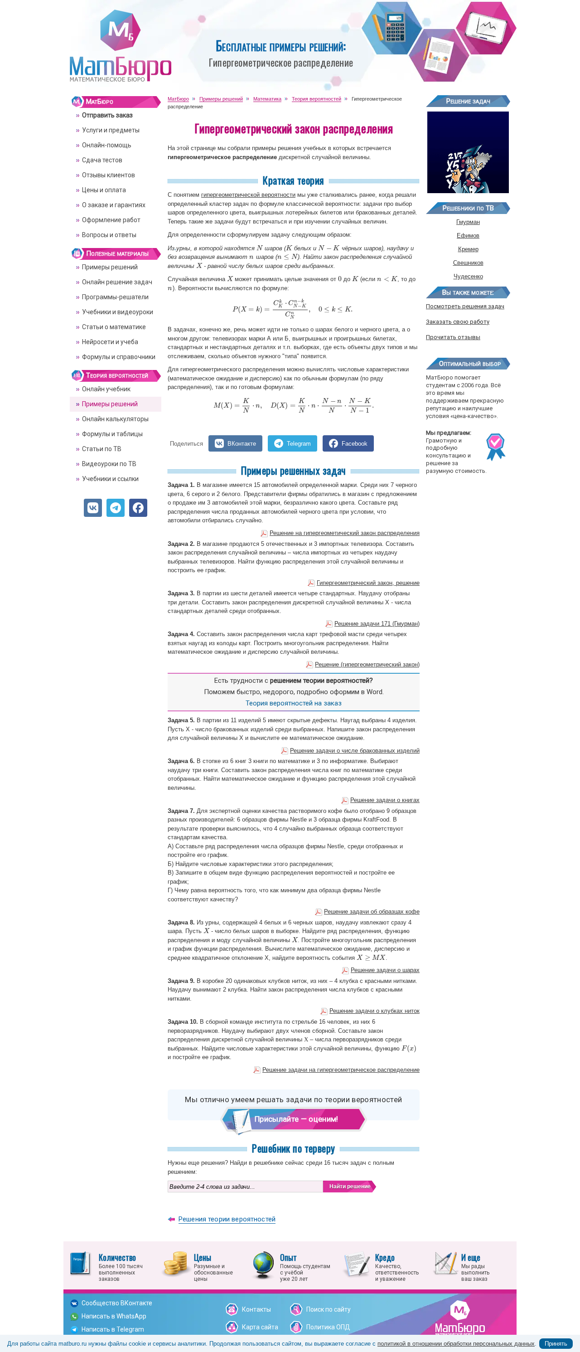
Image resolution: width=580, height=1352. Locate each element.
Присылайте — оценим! (296, 1118)
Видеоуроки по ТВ (109, 463)
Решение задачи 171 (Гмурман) (377, 623)
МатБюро (99, 101)
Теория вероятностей (117, 375)
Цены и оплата (104, 190)
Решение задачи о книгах (385, 800)
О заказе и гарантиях (113, 205)
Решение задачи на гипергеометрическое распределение (341, 1069)
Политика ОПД (328, 1327)
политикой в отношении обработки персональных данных (456, 1343)
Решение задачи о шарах (385, 970)
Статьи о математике (114, 327)
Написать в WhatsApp (114, 1316)
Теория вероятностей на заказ (294, 703)
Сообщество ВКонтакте (117, 1303)
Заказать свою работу (457, 321)
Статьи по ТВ (101, 448)
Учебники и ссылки (110, 478)
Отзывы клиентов (108, 175)
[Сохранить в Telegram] (115, 508)
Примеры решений (110, 267)
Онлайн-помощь (106, 145)
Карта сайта (260, 1327)
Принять (556, 1343)
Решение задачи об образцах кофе (372, 911)
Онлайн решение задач (117, 282)
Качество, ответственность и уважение (397, 1266)
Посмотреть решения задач (465, 306)
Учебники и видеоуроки (117, 312)
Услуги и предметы (111, 130)
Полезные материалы (117, 253)
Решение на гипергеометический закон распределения (345, 533)
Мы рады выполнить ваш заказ (475, 1266)
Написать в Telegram (113, 1329)
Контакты (256, 1309)
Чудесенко (468, 276)
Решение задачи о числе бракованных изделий (355, 750)
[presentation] (259, 248)
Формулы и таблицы (112, 434)
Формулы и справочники (118, 356)
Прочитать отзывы (453, 337)
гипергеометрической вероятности (248, 194)
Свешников (468, 262)
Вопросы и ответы (109, 234)
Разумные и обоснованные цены (213, 1266)
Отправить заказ (107, 115)
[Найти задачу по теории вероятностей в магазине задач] (468, 189)
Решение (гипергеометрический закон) (367, 664)
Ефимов (468, 235)
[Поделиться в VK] (93, 508)
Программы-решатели (115, 297)
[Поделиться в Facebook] (138, 508)
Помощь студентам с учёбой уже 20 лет (305, 1266)
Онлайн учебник (106, 389)
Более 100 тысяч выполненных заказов (121, 1266)
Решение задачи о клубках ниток (374, 1010)
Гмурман (468, 222)
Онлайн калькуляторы (115, 419)
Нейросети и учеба (110, 341)
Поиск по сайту (328, 1309)
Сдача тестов (102, 160)
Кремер (468, 249)
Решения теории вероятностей (227, 1219)
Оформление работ (111, 220)
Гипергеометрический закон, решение (368, 582)
